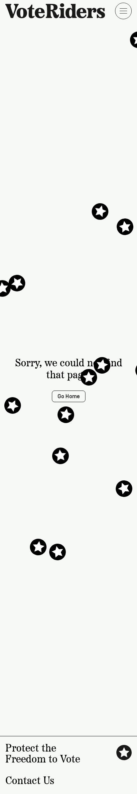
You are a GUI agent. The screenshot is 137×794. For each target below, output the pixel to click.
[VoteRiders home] (58, 10)
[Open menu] (123, 11)
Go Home (69, 396)
